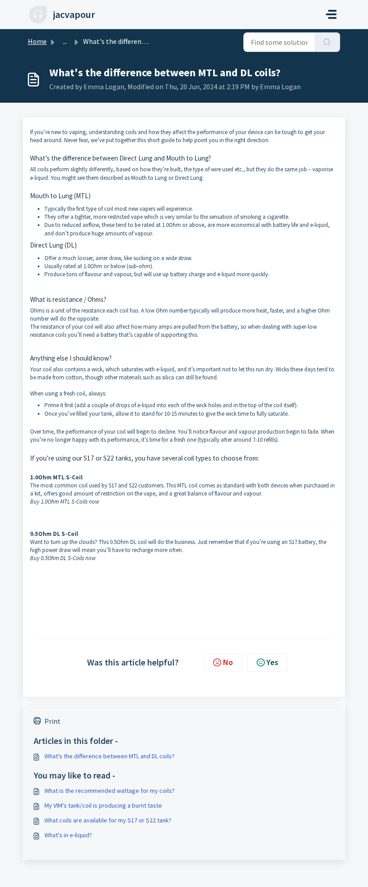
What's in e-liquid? (68, 835)
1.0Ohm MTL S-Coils (64, 501)
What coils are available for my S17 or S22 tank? (107, 820)
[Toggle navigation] (331, 14)
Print (52, 721)
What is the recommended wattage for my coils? (109, 791)
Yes (272, 662)
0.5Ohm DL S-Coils (62, 558)
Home (37, 41)
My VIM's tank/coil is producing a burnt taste (103, 805)
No (228, 662)
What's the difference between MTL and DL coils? (109, 756)
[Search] (327, 42)
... (65, 41)
